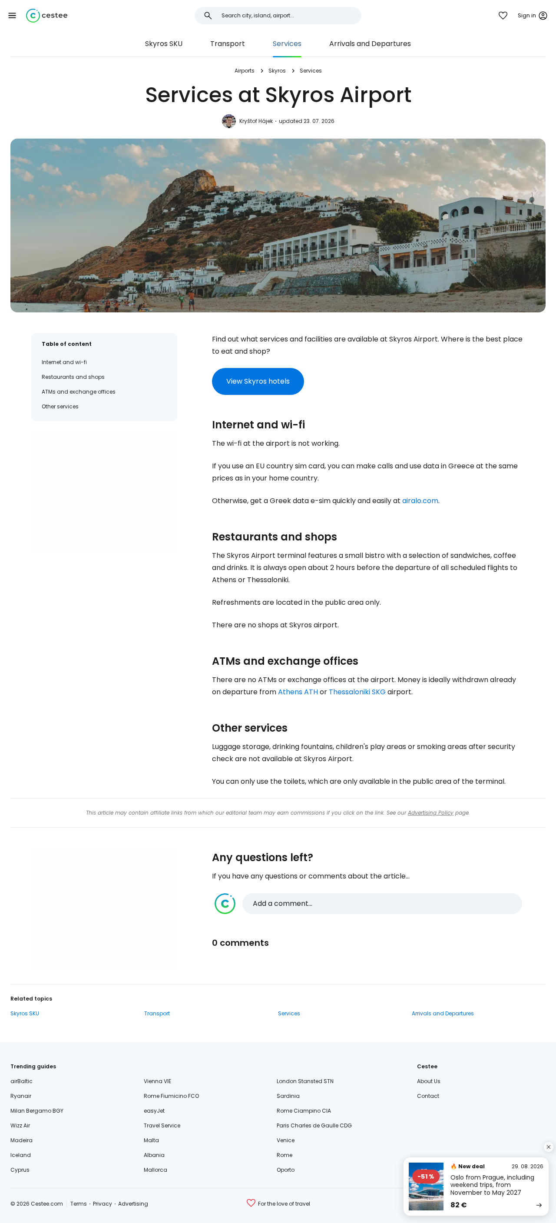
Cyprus (20, 1169)
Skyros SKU (163, 44)
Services (287, 44)
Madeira (21, 1140)
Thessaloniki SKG (357, 692)
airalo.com (420, 501)
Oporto (286, 1169)
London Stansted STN (305, 1081)
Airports (245, 70)
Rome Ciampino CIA (304, 1110)
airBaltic (21, 1081)
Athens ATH (298, 692)
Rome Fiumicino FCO (171, 1096)
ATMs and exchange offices (79, 391)
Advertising (133, 1203)
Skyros (277, 70)
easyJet (154, 1110)
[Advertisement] (104, 492)
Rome (284, 1155)
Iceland (20, 1155)
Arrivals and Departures (370, 44)
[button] (12, 16)
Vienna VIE (157, 1081)
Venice (286, 1140)
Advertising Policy (430, 812)
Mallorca (155, 1169)
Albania (154, 1155)
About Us (428, 1081)
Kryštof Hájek (256, 121)
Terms (78, 1203)
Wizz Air (20, 1125)
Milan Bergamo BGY (36, 1110)
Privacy (102, 1203)
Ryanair (20, 1096)
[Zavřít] (548, 1147)
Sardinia (288, 1096)
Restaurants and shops (73, 377)
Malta (151, 1140)
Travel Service (162, 1125)
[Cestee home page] (46, 16)
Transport (227, 44)
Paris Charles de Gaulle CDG (314, 1125)
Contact (428, 1096)
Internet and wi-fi (64, 362)
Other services (60, 406)
